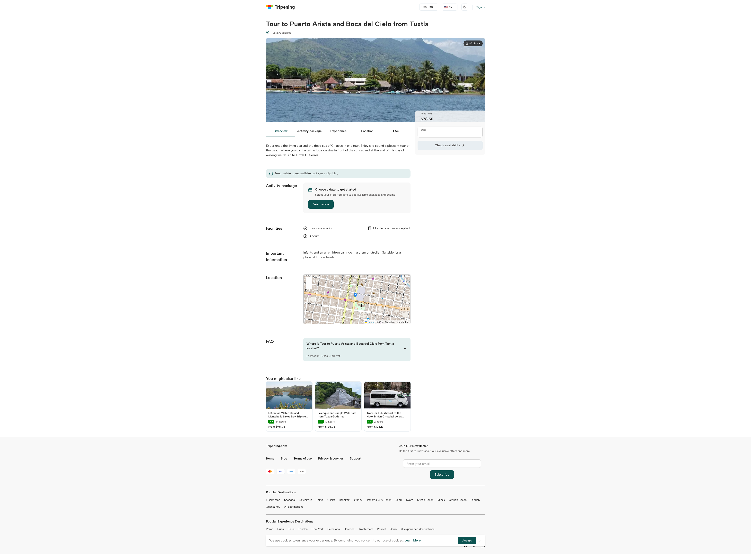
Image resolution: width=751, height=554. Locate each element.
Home (270, 458)
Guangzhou (273, 506)
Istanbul (358, 500)
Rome (269, 529)
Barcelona (333, 529)
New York (317, 529)
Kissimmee (273, 500)
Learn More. (412, 540)
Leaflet (371, 322)
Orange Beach (458, 500)
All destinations (293, 506)
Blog (284, 458)
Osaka (331, 500)
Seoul (398, 500)
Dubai (281, 529)
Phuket (381, 529)
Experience (338, 131)
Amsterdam (365, 529)
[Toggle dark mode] (464, 7)
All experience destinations (418, 529)
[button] (355, 295)
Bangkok (344, 500)
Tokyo (319, 500)
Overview (280, 131)
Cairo (393, 529)
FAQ (396, 131)
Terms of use (303, 458)
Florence (349, 529)
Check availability (447, 145)
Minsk (441, 500)
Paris (291, 529)
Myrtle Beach (425, 500)
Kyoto (409, 500)
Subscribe (442, 474)
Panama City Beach (379, 500)
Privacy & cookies (331, 458)
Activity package (309, 131)
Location (367, 131)
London (475, 500)
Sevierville (305, 500)
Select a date (321, 204)
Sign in (480, 7)
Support (355, 458)
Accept (467, 540)
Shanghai (290, 500)
